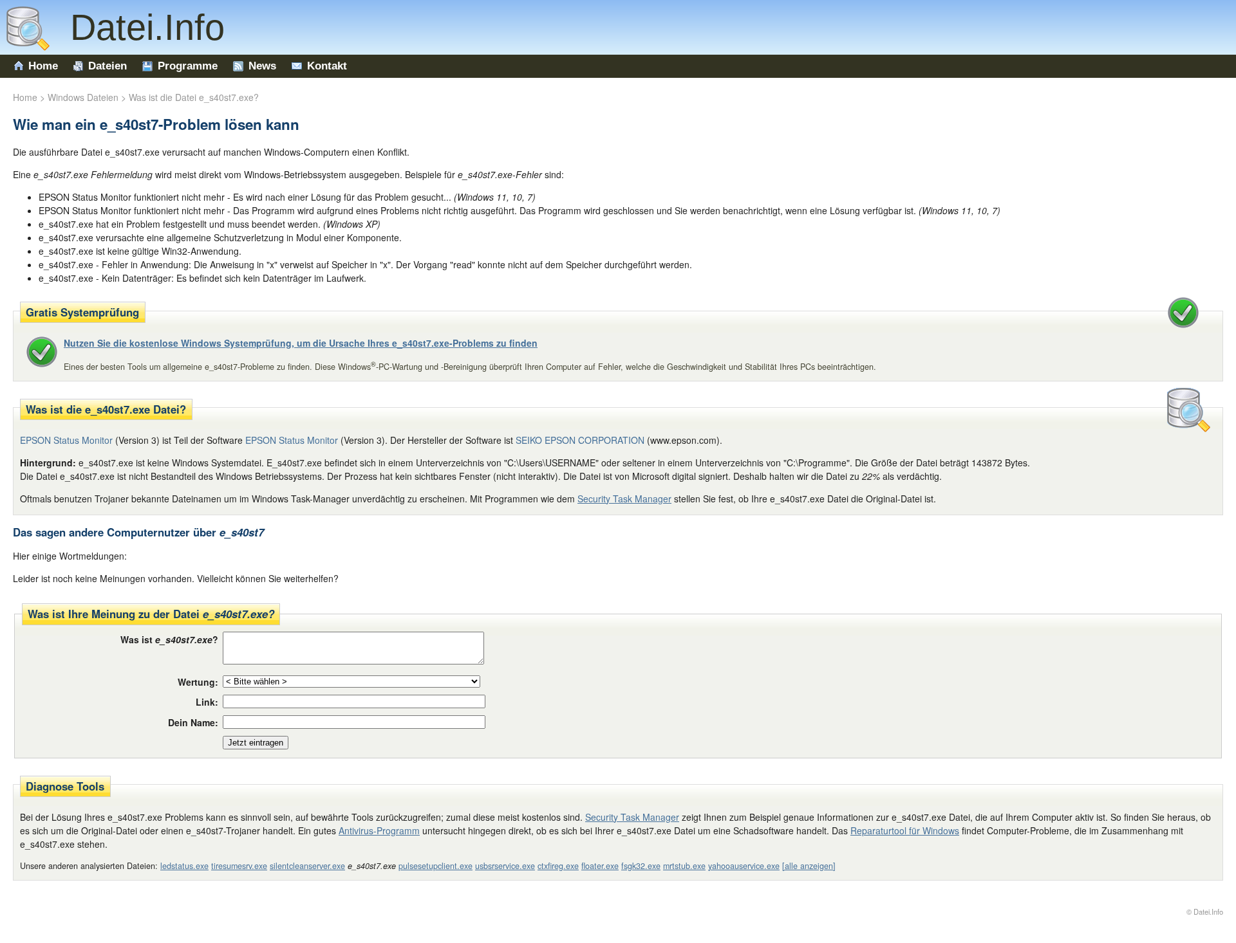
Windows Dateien (83, 97)
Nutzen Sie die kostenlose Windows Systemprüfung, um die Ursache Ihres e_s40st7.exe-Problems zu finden (301, 342)
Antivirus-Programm (379, 830)
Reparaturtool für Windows (904, 830)
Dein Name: (193, 722)
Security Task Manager (624, 498)
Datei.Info (137, 27)
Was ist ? (169, 639)
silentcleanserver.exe (307, 866)
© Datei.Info (1204, 911)
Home (43, 66)
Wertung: (198, 681)
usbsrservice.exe (505, 866)
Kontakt (327, 66)
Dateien (107, 66)
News (262, 66)
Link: (207, 701)
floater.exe (600, 866)
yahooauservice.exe (744, 866)
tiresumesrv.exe (239, 866)
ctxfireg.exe (558, 866)
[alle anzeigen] (809, 866)
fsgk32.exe (640, 866)
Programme (188, 66)
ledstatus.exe (184, 866)
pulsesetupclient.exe (435, 866)
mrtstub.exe (684, 866)
